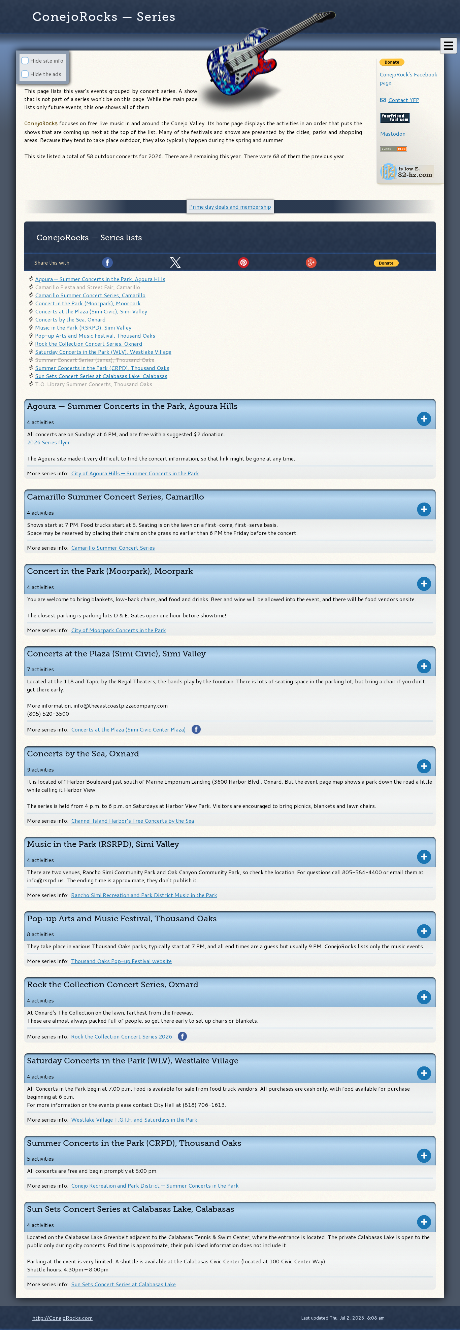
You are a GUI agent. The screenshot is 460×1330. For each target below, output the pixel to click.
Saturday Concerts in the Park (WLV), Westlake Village (103, 351)
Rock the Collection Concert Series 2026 (121, 1036)
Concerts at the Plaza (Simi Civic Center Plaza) (128, 729)
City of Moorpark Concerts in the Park (118, 630)
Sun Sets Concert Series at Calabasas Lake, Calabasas (101, 376)
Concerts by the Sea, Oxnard (70, 319)
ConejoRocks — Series (104, 17)
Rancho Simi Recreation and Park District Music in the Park (144, 895)
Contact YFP (403, 100)
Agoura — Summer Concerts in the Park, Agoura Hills (100, 279)
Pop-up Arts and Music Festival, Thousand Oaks (95, 335)
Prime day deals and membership (230, 206)
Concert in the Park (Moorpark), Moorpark (88, 303)
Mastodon (392, 133)
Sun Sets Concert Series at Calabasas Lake (123, 1284)
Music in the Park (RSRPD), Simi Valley (83, 327)
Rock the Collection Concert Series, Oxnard (88, 343)
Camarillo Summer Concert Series (113, 547)
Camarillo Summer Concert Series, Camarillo (90, 295)
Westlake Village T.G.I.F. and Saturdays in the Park (134, 1119)
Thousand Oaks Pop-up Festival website (121, 961)
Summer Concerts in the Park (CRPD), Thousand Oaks (102, 368)
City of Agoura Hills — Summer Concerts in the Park (135, 473)
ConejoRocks (62, 237)
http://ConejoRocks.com (62, 1318)
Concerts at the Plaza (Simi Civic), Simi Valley (91, 311)
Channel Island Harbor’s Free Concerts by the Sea (132, 820)
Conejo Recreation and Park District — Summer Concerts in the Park (155, 1185)
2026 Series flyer (48, 442)
